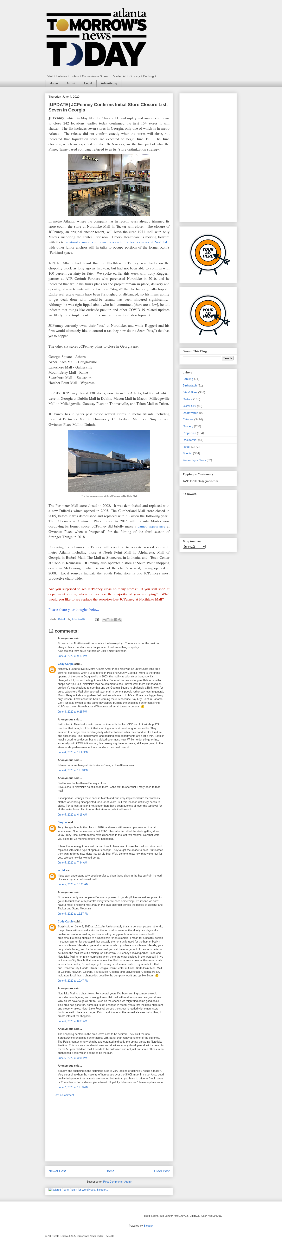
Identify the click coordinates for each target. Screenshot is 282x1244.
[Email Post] (97, 619)
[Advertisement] (109, 1132)
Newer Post (57, 1171)
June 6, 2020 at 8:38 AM (72, 1021)
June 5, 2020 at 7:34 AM (72, 862)
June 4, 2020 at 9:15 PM (72, 656)
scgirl (61, 870)
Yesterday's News (194, 460)
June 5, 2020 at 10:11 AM (73, 884)
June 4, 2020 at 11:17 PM (73, 752)
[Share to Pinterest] (120, 620)
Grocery (188, 426)
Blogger (148, 1225)
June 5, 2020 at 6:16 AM (72, 814)
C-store (187, 399)
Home (54, 83)
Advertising (109, 83)
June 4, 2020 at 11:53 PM (73, 770)
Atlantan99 (78, 619)
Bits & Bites (190, 392)
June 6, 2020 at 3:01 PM (72, 1058)
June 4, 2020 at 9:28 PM (72, 711)
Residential (190, 439)
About (71, 83)
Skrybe (62, 822)
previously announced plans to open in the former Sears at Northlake (116, 241)
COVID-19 (189, 406)
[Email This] (104, 620)
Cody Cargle (65, 663)
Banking (188, 378)
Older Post (161, 1171)
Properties (189, 433)
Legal (88, 83)
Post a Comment (64, 1095)
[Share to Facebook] (116, 620)
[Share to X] (112, 620)
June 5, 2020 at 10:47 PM (73, 980)
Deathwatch (190, 412)
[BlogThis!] (108, 620)
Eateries (188, 419)
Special (187, 453)
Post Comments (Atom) (117, 1181)
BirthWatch (190, 385)
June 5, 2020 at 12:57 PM (73, 913)
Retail (61, 619)
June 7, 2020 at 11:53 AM (73, 1087)
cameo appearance (152, 526)
